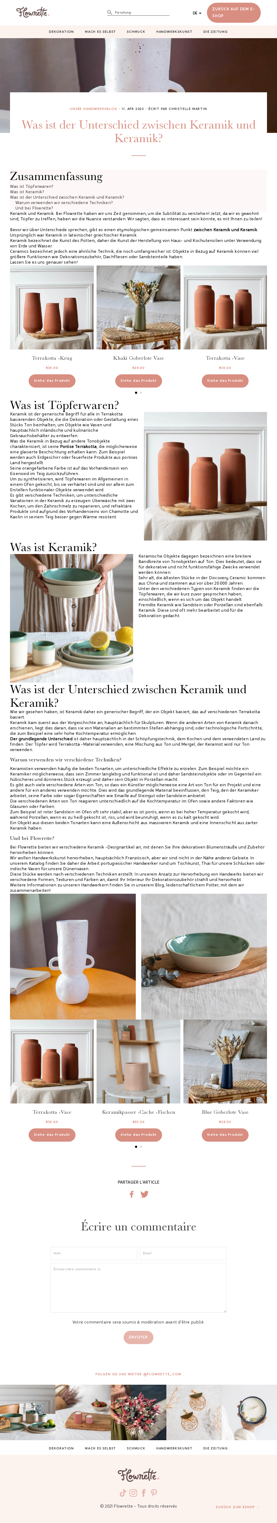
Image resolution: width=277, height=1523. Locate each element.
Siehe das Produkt (52, 380)
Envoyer (138, 1337)
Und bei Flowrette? (34, 209)
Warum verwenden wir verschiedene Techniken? (64, 203)
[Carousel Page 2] (141, 393)
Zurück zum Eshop (235, 1507)
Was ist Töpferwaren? (31, 187)
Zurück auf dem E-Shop (233, 13)
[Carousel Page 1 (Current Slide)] (136, 393)
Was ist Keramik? (27, 192)
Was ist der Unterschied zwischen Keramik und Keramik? (67, 198)
